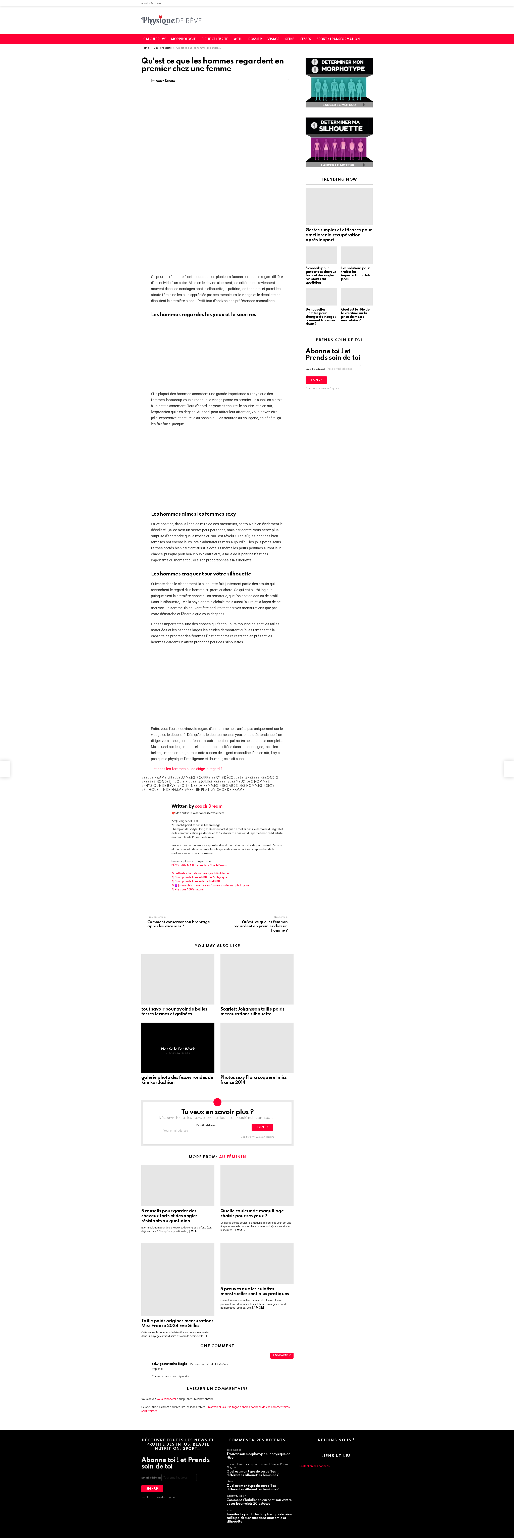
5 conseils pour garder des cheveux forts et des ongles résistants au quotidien (169, 1216)
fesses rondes (157, 782)
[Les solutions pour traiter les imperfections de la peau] (357, 255)
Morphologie (183, 39)
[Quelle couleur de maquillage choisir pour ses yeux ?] (257, 1185)
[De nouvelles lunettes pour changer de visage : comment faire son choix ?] (321, 296)
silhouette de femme (163, 790)
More (195, 1231)
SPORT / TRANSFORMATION (338, 39)
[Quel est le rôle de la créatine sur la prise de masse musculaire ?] (357, 296)
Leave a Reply (282, 1355)
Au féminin (232, 1157)
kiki (228, 1481)
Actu (238, 39)
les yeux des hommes (249, 782)
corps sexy (209, 778)
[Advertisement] (217, 116)
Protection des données (315, 1466)
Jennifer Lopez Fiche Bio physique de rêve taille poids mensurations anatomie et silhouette (259, 1518)
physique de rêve (160, 786)
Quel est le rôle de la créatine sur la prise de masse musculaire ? (355, 315)
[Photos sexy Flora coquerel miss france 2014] (257, 1048)
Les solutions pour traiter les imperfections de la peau (356, 274)
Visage (273, 39)
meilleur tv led (234, 1496)
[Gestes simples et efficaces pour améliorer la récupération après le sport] (339, 206)
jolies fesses (213, 782)
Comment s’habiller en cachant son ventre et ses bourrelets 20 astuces (259, 1501)
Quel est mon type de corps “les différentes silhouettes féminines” (252, 1473)
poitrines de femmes (198, 786)
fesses (305, 39)
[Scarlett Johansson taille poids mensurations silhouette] (257, 979)
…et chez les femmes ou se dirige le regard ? (186, 769)
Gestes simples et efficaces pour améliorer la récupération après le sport (339, 235)
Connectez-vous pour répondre (170, 1376)
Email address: (206, 1125)
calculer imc (154, 39)
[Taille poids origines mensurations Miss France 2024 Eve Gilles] (177, 1279)
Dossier (255, 39)
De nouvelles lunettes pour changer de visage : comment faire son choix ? (321, 317)
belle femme (155, 778)
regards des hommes (242, 786)
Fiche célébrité (214, 39)
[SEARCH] (372, 39)
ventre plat (198, 790)
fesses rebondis (262, 778)
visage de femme (228, 790)
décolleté (234, 778)
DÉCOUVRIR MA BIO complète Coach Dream (199, 865)
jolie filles (186, 782)
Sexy (270, 786)
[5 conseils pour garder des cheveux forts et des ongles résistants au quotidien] (177, 1185)
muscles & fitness (151, 3)
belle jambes (182, 778)
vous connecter (166, 1399)
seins (289, 39)
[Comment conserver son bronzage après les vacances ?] (5, 769)
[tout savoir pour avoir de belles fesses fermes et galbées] (177, 979)
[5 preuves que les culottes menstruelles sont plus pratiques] (257, 1263)
